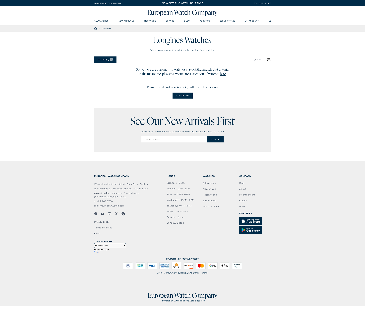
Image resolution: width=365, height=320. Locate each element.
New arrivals (209, 189)
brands (170, 21)
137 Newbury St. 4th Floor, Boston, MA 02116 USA (121, 189)
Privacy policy (101, 222)
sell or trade (227, 21)
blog (187, 21)
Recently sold (210, 195)
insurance (150, 21)
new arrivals (126, 21)
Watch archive (211, 206)
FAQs (97, 233)
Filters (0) (103, 60)
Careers (243, 201)
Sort (256, 60)
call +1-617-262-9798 (262, 3)
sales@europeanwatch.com (107, 3)
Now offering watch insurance (182, 3)
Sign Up (215, 139)
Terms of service (103, 228)
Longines (107, 28)
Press (242, 206)
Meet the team (247, 195)
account (254, 21)
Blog (241, 183)
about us (205, 21)
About (242, 189)
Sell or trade (209, 201)
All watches (209, 183)
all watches (101, 21)
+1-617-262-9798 (103, 201)
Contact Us (182, 96)
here (223, 74)
